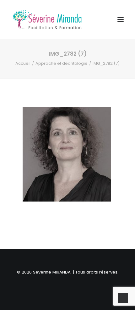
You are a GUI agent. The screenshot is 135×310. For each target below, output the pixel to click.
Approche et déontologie (61, 63)
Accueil (22, 63)
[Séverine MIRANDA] (47, 19)
